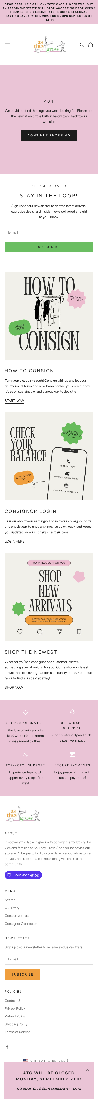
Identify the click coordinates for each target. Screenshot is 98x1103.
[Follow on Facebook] (7, 1046)
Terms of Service (17, 1032)
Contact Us (13, 1001)
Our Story (12, 908)
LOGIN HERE (14, 541)
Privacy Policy (15, 1008)
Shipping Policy (16, 1024)
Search (10, 900)
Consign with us (17, 915)
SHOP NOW (14, 687)
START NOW (14, 401)
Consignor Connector (21, 923)
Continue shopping (49, 135)
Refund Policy (15, 1016)
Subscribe (49, 247)
